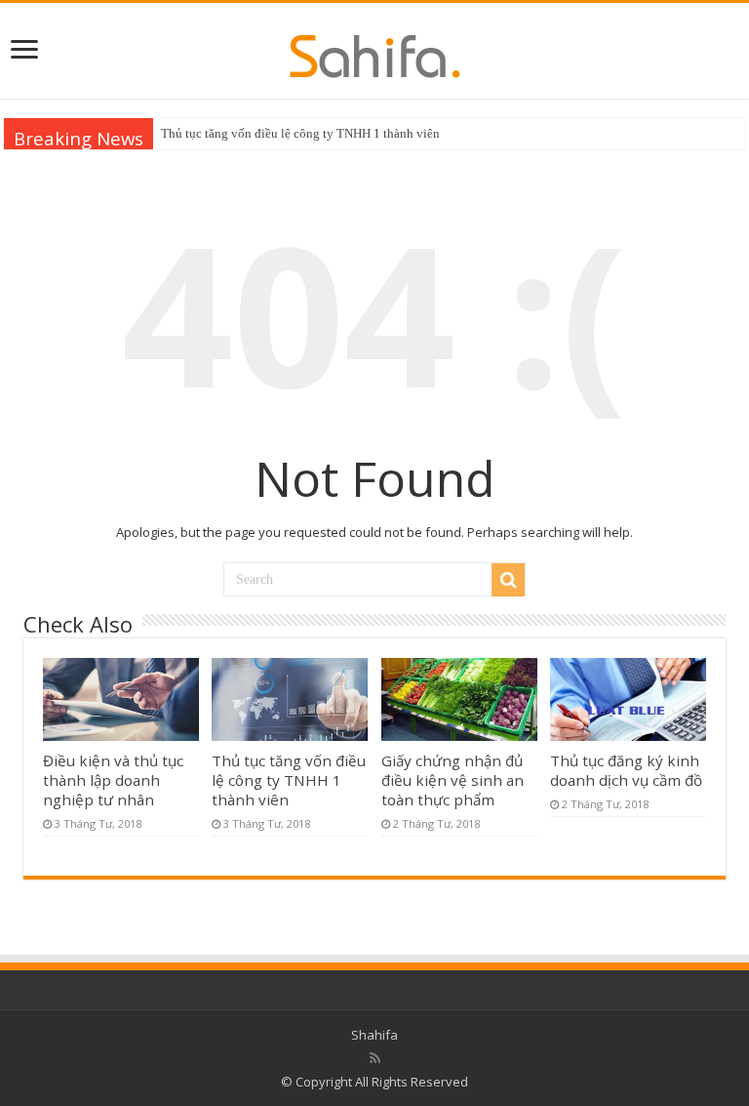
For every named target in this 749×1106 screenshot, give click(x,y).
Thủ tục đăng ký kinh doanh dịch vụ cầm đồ (626, 770)
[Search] (508, 579)
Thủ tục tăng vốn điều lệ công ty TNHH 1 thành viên (300, 133)
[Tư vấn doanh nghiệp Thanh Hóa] (375, 50)
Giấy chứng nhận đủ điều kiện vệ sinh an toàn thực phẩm (452, 780)
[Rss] (375, 1058)
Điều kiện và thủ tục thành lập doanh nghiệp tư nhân (113, 780)
